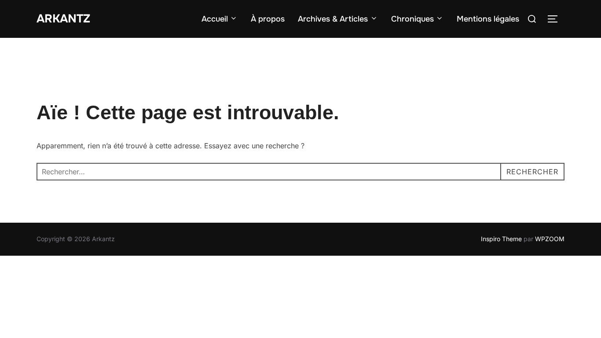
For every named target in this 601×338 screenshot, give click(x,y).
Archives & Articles (333, 19)
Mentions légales (488, 19)
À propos (268, 19)
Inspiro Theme (501, 238)
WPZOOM (549, 238)
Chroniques (412, 19)
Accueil (215, 19)
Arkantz (63, 18)
